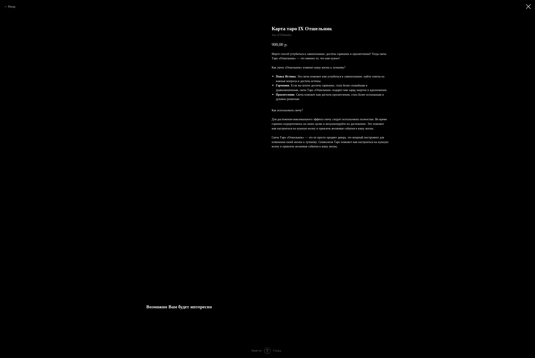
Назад (11, 6)
